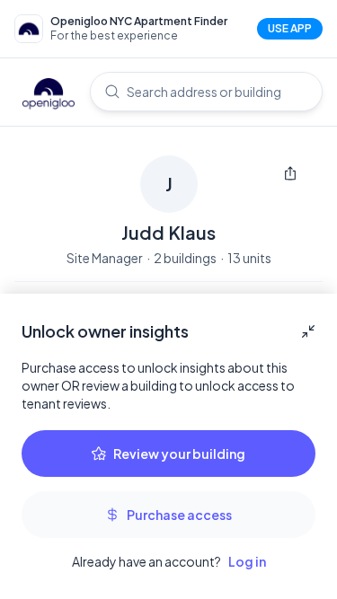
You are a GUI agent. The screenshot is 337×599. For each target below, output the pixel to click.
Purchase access (179, 515)
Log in (247, 561)
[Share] (290, 173)
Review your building (179, 453)
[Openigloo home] (48, 95)
